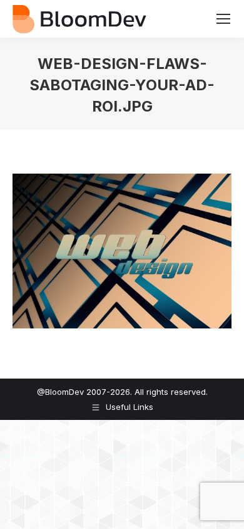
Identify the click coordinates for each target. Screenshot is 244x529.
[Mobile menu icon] (223, 19)
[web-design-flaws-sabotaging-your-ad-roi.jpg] (122, 251)
